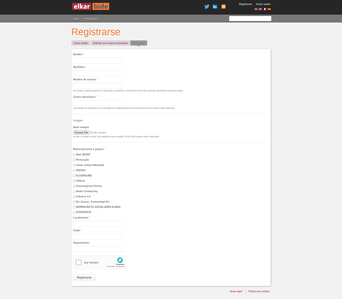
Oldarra (80, 180)
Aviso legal (236, 291)
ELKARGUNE (84, 175)
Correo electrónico (85, 96)
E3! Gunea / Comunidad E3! (93, 201)
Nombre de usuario (85, 79)
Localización (81, 217)
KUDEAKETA (83, 212)
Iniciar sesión (263, 4)
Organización (82, 242)
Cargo (77, 230)
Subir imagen (81, 127)
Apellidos (79, 67)
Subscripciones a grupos (89, 149)
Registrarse (245, 4)
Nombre (78, 54)
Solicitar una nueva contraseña (110, 43)
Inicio (76, 18)
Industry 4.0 (83, 196)
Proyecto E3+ (91, 18)
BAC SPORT (83, 154)
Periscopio (82, 159)
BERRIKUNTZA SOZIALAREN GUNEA (98, 207)
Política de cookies (259, 291)
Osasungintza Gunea (89, 186)
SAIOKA (81, 170)
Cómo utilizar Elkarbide (90, 165)
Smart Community (87, 191)
